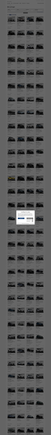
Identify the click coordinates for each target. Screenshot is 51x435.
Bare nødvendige (30, 218)
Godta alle (21, 218)
